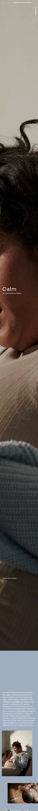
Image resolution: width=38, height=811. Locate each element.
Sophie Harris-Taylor (13, 307)
